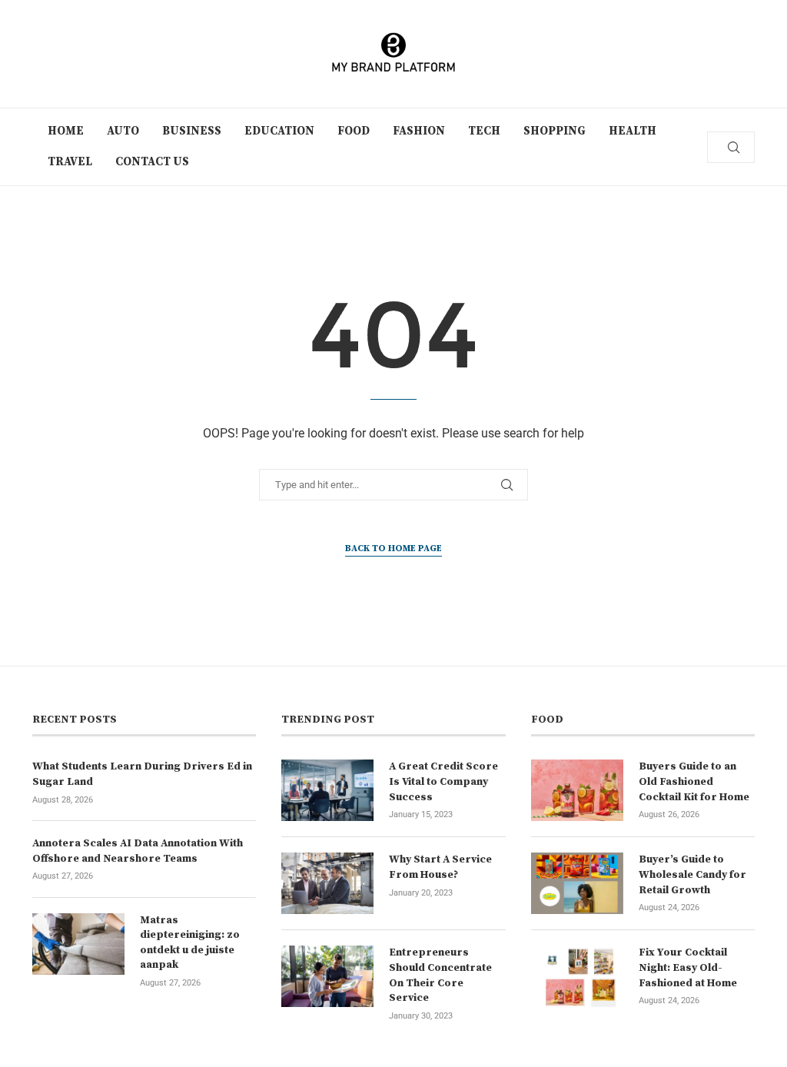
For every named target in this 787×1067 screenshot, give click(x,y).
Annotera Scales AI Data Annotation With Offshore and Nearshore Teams (137, 851)
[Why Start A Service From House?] (327, 883)
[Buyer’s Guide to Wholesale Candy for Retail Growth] (577, 883)
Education (279, 131)
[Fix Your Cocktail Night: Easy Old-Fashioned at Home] (577, 976)
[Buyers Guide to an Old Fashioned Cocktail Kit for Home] (577, 790)
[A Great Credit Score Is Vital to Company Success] (327, 790)
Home (66, 131)
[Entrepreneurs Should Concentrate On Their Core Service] (327, 976)
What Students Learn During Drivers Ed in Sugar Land (142, 774)
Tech (484, 131)
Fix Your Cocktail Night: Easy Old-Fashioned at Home (688, 967)
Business (191, 131)
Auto (123, 131)
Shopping (554, 131)
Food (353, 131)
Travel (70, 162)
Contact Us (152, 162)
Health (632, 131)
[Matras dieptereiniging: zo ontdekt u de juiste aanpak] (78, 944)
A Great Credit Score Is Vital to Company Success (443, 781)
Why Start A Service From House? (440, 867)
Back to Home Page (393, 548)
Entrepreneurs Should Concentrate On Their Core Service (440, 975)
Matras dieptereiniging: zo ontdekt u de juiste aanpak (190, 942)
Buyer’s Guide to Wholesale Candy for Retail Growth (692, 874)
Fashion (419, 131)
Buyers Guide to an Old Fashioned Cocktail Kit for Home (694, 781)
